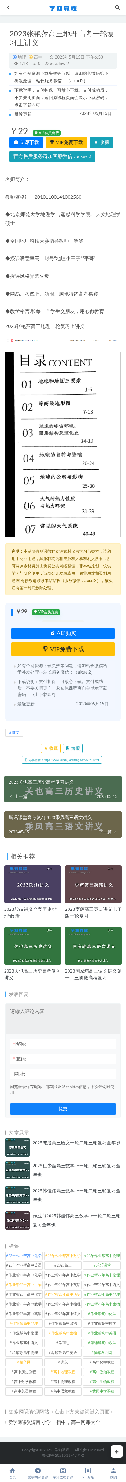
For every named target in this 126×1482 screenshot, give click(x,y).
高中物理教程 (64, 1382)
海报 (75, 748)
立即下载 (28, 142)
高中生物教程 (103, 1382)
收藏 (103, 142)
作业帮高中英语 (103, 1333)
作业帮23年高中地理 (103, 1294)
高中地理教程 (64, 1372)
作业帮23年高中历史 (64, 1294)
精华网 (25, 1362)
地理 (22, 57)
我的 (113, 1477)
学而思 (64, 1343)
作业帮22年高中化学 (25, 1275)
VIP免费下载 (68, 142)
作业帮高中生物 (64, 1333)
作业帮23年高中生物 (103, 1304)
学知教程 (62, 1450)
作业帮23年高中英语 (25, 1314)
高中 (38, 57)
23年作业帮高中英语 (25, 1265)
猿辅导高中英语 (64, 1353)
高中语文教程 (64, 1391)
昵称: (19, 1043)
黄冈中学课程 (103, 1391)
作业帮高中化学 (103, 1314)
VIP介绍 (88, 1477)
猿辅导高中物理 (25, 1353)
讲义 (15, 732)
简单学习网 (103, 1353)
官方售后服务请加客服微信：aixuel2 (52, 156)
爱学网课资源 (38, 1477)
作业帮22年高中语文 (103, 1285)
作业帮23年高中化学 (25, 1294)
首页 (12, 1477)
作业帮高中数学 (103, 1323)
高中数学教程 (25, 1382)
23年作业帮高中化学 (25, 1256)
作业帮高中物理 (25, 1333)
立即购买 (65, 633)
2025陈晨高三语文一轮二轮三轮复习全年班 (76, 1142)
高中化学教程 (103, 1362)
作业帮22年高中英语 (64, 1285)
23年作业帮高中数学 (64, 1256)
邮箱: (19, 1058)
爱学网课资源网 (24, 1422)
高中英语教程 (25, 1391)
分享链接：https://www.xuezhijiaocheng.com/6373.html (63, 760)
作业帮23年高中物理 (64, 1304)
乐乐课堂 (103, 1265)
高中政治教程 (103, 1372)
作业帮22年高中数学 (64, 1275)
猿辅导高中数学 (103, 1343)
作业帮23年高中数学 (25, 1304)
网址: (19, 1073)
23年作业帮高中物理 (103, 1256)
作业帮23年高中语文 (64, 1314)
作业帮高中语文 (25, 1343)
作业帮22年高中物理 (103, 1275)
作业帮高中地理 (25, 1323)
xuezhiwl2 (59, 64)
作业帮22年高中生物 (25, 1285)
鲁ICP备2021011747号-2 (63, 1455)
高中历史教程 (25, 1372)
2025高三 (64, 1265)
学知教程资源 (63, 1477)
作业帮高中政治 (64, 1323)
